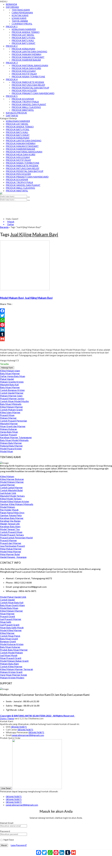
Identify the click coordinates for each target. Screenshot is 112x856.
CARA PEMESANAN (22, 12)
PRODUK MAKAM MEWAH (26, 54)
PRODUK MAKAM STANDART (28, 57)
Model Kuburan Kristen (11, 644)
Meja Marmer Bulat (10, 554)
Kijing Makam (7, 476)
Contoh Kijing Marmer (11, 666)
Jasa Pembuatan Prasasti (12, 546)
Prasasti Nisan (7, 415)
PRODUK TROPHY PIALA (25, 101)
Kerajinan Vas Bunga (10, 520)
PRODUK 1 (12, 26)
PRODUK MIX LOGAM (24, 71)
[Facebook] (56, 310)
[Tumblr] (56, 334)
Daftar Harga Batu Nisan (12, 376)
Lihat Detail (6, 788)
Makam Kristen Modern (12, 677)
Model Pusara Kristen (11, 448)
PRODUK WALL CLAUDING (26, 107)
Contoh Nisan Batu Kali (11, 602)
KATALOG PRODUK (16, 112)
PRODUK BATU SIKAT (23, 43)
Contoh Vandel (7, 599)
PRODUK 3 (12, 62)
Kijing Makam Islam (10, 370)
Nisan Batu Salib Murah (12, 627)
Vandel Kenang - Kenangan (13, 557)
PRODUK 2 (12, 46)
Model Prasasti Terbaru (12, 534)
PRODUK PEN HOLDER (24, 90)
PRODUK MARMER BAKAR (26, 59)
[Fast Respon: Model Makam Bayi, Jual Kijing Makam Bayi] (0, 292)
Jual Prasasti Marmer (10, 619)
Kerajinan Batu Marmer (11, 518)
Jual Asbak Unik (8, 493)
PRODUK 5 (12, 96)
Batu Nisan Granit (9, 638)
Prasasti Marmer (8, 540)
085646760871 (19, 726)
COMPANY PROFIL (22, 23)
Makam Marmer (8, 418)
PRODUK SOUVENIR (23, 98)
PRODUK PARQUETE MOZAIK (28, 82)
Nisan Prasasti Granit (10, 658)
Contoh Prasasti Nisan (11, 532)
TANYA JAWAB (20, 20)
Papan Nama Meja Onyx (12, 512)
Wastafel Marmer (9, 423)
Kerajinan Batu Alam (10, 526)
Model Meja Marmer (10, 551)
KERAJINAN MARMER (24, 29)
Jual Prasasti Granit (9, 624)
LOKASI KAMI (19, 18)
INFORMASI (12, 7)
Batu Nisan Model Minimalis (14, 440)
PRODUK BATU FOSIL (23, 37)
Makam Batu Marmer (11, 443)
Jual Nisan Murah (8, 655)
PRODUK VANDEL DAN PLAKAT (29, 104)
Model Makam (7, 507)
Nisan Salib (5, 622)
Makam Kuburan (8, 429)
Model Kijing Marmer (11, 630)
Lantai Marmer (7, 484)
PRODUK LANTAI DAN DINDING (29, 51)
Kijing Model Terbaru (10, 498)
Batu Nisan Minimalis (10, 404)
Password (5, 831)
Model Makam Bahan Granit (14, 660)
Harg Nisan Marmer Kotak (13, 674)
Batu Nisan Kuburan (10, 647)
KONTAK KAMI (20, 15)
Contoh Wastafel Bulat (11, 490)
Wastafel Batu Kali (9, 384)
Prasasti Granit (7, 616)
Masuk (4, 845)
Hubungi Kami (7, 368)
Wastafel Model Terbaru (12, 495)
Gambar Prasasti (8, 434)
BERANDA (11, 4)
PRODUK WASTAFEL (23, 110)
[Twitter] (56, 315)
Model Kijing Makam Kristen (14, 501)
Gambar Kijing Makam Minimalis (16, 504)
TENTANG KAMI (21, 9)
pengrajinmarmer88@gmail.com (28, 735)
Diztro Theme (7, 718)
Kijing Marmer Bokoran (12, 479)
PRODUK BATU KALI (23, 40)
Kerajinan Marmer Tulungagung (16, 437)
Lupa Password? (19, 845)
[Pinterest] (56, 324)
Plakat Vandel (7, 379)
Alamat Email (6, 822)
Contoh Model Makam (11, 652)
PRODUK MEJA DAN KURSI (26, 68)
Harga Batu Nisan (9, 431)
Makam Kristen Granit (11, 672)
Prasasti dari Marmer (10, 543)
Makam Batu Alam (9, 663)
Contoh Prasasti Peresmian (13, 420)
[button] (28, 197)
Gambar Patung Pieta (11, 515)
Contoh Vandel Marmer (11, 392)
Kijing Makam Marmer (11, 406)
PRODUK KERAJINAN (23, 48)
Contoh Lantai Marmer (11, 487)
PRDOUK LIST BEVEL (23, 34)
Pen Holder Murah (9, 509)
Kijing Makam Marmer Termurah (16, 669)
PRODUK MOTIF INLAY (24, 73)
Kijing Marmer (7, 633)
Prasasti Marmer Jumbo (12, 398)
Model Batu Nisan (9, 608)
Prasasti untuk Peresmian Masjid (16, 537)
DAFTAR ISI (12, 115)
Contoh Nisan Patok (10, 635)
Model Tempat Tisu (10, 529)
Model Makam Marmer (12, 482)
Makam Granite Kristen (12, 381)
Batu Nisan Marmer (10, 373)
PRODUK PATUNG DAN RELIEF (28, 84)
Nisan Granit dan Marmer (13, 426)
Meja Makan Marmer (11, 548)
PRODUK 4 (12, 79)
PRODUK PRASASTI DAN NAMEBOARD (33, 93)
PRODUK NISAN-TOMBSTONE (28, 76)
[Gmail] (56, 339)
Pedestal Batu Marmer (11, 445)
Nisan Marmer (7, 613)
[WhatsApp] (56, 320)
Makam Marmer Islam (11, 395)
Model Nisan (6, 451)
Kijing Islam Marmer (10, 412)
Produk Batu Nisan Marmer (14, 649)
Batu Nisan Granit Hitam (12, 605)
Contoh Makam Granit (11, 409)
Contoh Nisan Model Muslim (14, 401)
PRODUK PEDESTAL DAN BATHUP (30, 87)
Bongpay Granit (8, 641)
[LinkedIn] (56, 329)
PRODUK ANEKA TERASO (26, 32)
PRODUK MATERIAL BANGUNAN (30, 65)
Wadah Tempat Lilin (10, 523)
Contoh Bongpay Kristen (12, 390)
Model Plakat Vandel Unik (13, 596)
